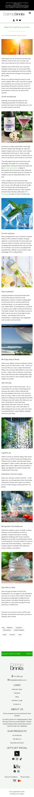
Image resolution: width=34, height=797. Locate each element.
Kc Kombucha (17, 735)
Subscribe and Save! (17, 743)
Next (20, 634)
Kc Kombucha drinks (10, 168)
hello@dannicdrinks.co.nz (18, 680)
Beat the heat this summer (19, 35)
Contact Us (17, 704)
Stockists (17, 693)
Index (4, 634)
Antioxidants (7, 630)
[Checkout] (20, 20)
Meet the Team (17, 689)
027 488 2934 (18, 676)
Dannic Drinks (21, 791)
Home (4, 35)
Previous (12, 634)
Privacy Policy (25, 777)
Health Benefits (19, 630)
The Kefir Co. (17, 739)
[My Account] (13, 20)
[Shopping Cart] (17, 20)
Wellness (10, 627)
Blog (8, 35)
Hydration (19, 627)
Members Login (17, 700)
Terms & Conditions (11, 777)
